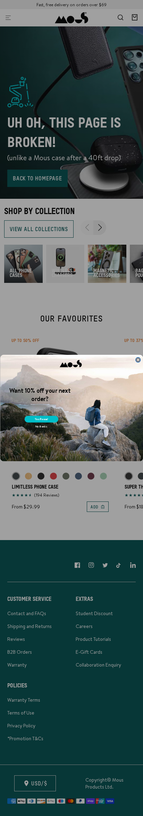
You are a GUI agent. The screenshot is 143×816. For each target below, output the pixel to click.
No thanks (41, 427)
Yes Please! (41, 419)
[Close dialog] (137, 359)
